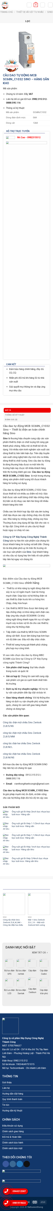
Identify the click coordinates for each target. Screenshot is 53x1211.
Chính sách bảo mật (12, 1148)
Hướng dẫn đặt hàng (12, 1093)
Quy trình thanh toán (12, 1099)
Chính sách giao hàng (13, 1131)
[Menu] (50, 5)
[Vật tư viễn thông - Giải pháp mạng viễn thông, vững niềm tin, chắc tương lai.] (13, 5)
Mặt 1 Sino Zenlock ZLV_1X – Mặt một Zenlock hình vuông (36, 922)
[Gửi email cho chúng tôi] (27, 1164)
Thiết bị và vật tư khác (30, 12)
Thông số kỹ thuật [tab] (14, 415)
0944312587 (19, 1191)
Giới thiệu (7, 1082)
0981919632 (19, 1203)
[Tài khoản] (42, 5)
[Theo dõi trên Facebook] (6, 1164)
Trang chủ (6, 12)
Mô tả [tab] (8, 410)
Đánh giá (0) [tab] (11, 419)
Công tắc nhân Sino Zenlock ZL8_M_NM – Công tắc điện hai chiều (13, 922)
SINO (50, 12)
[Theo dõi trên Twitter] (19, 1164)
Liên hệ (6, 1088)
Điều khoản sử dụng (12, 1125)
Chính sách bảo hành (12, 1142)
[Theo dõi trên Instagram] (13, 1164)
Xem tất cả (39, 952)
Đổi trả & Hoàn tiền (11, 1137)
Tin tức (5, 1105)
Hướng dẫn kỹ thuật (12, 1110)
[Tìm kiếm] (29, 5)
